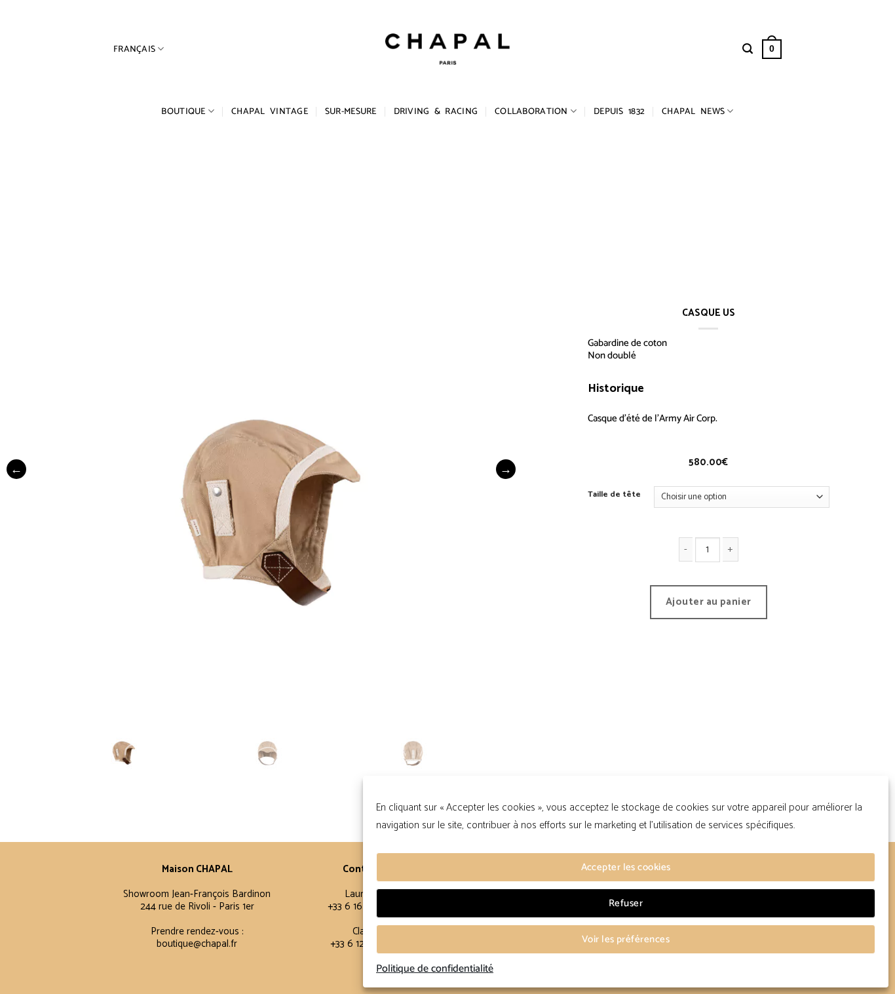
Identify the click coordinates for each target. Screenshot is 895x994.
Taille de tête (614, 495)
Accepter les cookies (626, 867)
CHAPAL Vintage (269, 111)
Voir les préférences (626, 939)
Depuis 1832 (619, 111)
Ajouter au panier (709, 602)
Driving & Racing (436, 111)
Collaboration (531, 111)
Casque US (674, 388)
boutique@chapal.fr (197, 944)
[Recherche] (747, 49)
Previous (16, 469)
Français (134, 49)
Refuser (626, 903)
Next (506, 469)
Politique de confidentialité (434, 969)
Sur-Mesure (351, 111)
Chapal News (693, 111)
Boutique (183, 111)
